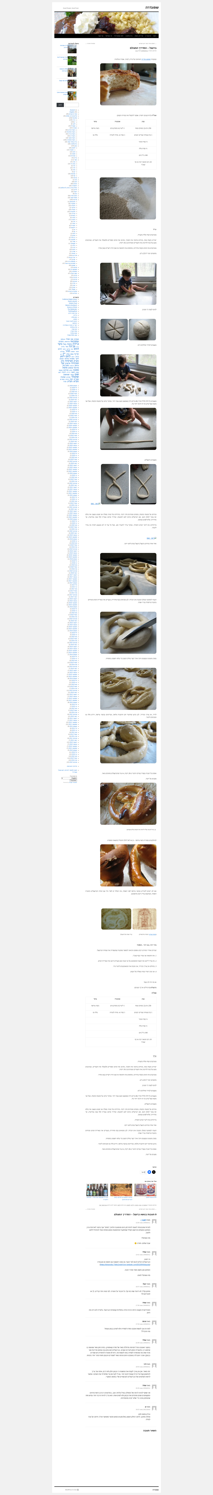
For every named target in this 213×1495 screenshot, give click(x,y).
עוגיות (73, 287)
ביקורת (75, 128)
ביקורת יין (72, 136)
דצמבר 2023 (73, 443)
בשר (76, 160)
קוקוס (61, 370)
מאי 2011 (74, 732)
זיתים (60, 349)
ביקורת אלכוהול (71, 132)
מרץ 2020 (74, 529)
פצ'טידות (72, 156)
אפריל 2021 (73, 503)
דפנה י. (143, 1220)
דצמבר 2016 (73, 599)
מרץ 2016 (74, 617)
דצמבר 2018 (73, 551)
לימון (62, 356)
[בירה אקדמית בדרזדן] (72, 49)
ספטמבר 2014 (73, 652)
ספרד (73, 241)
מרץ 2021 (74, 505)
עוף (74, 176)
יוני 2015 (74, 634)
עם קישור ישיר (103, 1205)
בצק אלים (74, 317)
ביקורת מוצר (72, 138)
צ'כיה (73, 247)
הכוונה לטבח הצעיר (71, 321)
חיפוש (60, 105)
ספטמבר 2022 (73, 471)
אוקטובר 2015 (73, 627)
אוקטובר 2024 (73, 425)
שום (77, 374)
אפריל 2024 (73, 435)
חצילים (62, 351)
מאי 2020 (74, 525)
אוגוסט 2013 (73, 678)
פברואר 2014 (73, 666)
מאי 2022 (74, 477)
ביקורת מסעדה (71, 140)
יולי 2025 (74, 409)
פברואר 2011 (73, 738)
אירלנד (73, 207)
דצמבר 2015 (73, 623)
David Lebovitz (72, 301)
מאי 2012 (74, 708)
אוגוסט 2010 (73, 750)
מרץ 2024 (74, 437)
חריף (76, 354)
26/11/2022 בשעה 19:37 (143, 1409)
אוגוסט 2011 (73, 726)
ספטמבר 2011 (73, 724)
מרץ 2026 (74, 395)
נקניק (76, 361)
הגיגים (75, 183)
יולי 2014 (74, 656)
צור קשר (100, 36)
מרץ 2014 (74, 664)
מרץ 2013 (74, 688)
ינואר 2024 (74, 441)
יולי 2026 (74, 387)
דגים (76, 182)
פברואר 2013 (73, 690)
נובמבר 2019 (73, 535)
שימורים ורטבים (72, 291)
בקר (74, 162)
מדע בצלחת (73, 327)
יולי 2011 (74, 728)
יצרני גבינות (72, 257)
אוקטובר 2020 (73, 515)
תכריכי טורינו (152, 934)
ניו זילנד (73, 237)
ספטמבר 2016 (73, 605)
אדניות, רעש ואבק (72, 766)
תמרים (62, 379)
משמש (62, 359)
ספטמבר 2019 (73, 537)
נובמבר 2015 (73, 625)
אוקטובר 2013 (73, 674)
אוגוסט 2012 (73, 702)
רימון (59, 372)
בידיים (75, 315)
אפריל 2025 (73, 415)
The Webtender (72, 309)
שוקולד (73, 289)
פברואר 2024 (73, 439)
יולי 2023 (74, 453)
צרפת (73, 249)
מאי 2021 (74, 501)
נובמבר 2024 (73, 423)
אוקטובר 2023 (73, 447)
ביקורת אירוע (71, 130)
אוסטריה (144, 1205)
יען (74, 172)
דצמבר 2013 (73, 670)
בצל (64, 344)
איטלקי (63, 339)
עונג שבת (74, 329)
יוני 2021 (74, 499)
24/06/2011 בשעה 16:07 (143, 1286)
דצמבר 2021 (73, 487)
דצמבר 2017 (73, 575)
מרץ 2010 (74, 760)
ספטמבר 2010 (73, 748)
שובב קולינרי (73, 333)
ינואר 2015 (74, 644)
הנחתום (75, 323)
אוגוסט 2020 (73, 519)
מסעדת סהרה (90, 43)
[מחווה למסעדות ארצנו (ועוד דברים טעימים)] (121, 1190)
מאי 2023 (74, 457)
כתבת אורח (74, 195)
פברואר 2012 (73, 714)
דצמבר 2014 (73, 646)
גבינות (75, 178)
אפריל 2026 (73, 393)
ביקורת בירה (72, 134)
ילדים (132, 1205)
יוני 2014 (74, 658)
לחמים (128, 1205)
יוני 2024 (74, 431)
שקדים (76, 379)
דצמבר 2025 (73, 401)
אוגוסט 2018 (73, 559)
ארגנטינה (72, 211)
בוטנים (61, 341)
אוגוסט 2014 (73, 654)
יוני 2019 (74, 541)
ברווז (77, 346)
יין (74, 122)
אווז (72, 339)
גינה (76, 180)
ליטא (74, 233)
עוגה (74, 285)
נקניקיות (73, 174)
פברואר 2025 (73, 419)
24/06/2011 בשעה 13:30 (143, 1223)
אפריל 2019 (73, 545)
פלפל (64, 368)
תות (71, 379)
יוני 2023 (74, 455)
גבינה (72, 346)
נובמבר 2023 (73, 445)
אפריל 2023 (73, 459)
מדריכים (74, 255)
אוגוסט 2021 (73, 495)
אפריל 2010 (73, 758)
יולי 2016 (74, 609)
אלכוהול (75, 118)
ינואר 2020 (74, 533)
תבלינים (75, 293)
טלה (74, 170)
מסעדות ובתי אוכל (70, 263)
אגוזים (76, 339)
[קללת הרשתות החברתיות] (72, 72)
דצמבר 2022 (73, 465)
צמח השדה (74, 331)
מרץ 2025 (74, 417)
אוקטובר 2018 (73, 555)
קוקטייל (73, 126)
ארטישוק (67, 341)
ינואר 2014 (74, 668)
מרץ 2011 (74, 736)
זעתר (77, 351)
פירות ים (74, 277)
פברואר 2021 (73, 507)
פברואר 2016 (73, 619)
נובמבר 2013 (73, 672)
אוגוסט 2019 (73, 539)
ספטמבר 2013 (73, 676)
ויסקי (64, 349)
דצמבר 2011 (73, 718)
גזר (66, 347)
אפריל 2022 (73, 479)
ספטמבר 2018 (73, 557)
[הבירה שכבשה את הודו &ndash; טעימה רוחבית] (97, 1190)
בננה (69, 344)
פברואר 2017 (73, 595)
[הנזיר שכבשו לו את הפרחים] (72, 61)
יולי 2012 (74, 704)
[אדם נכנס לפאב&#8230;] (145, 1190)
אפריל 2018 (73, 567)
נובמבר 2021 (73, 489)
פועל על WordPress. (71, 1490)
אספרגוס (75, 341)
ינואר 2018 (74, 573)
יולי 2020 (74, 521)
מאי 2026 (74, 391)
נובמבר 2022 (73, 467)
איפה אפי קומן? (63, 80)
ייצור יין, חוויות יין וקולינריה (70, 325)
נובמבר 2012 (73, 696)
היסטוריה (74, 185)
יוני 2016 (74, 611)
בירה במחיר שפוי (72, 142)
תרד (64, 381)
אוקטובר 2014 (73, 650)
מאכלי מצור (74, 197)
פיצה (74, 152)
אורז (68, 339)
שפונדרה (152, 7)
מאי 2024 (74, 433)
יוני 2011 (74, 730)
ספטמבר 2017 (73, 581)
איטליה (73, 205)
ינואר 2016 (74, 621)
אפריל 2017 (73, 591)
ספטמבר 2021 (73, 493)
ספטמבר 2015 (73, 629)
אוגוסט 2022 (73, 473)
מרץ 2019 (74, 547)
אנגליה (73, 209)
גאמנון (75, 319)
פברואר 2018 (73, 571)
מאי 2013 (74, 684)
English (72, 112)
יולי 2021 (74, 497)
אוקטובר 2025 (73, 405)
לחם (119, 1205)
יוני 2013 (74, 682)
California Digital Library (69, 299)
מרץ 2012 (74, 712)
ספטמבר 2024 (73, 427)
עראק (77, 365)
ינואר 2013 (74, 692)
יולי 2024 (74, 429)
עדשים (67, 363)
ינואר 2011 (74, 740)
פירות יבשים (73, 368)
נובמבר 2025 (73, 403)
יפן (74, 231)
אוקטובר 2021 (73, 491)
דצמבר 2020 (73, 511)
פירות (75, 275)
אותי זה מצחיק (73, 114)
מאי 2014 (74, 660)
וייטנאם (73, 227)
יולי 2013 (74, 680)
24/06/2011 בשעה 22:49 (143, 1343)
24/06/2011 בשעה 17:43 (143, 1324)
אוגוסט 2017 (73, 583)
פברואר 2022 (73, 483)
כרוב (77, 356)
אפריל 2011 (73, 734)
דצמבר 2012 (73, 694)
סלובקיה (73, 239)
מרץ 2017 (74, 593)
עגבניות (75, 363)
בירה (74, 120)
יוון (74, 229)
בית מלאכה (128, 36)
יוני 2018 (74, 563)
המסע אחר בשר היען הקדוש (147, 43)
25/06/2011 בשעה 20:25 (143, 1388)
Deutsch (72, 110)
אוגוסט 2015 (73, 631)
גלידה (73, 283)
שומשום (66, 375)
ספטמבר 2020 (73, 517)
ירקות (75, 191)
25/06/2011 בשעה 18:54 (143, 1367)
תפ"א (76, 381)
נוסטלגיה (74, 271)
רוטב (73, 372)
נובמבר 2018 (73, 553)
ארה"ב (73, 213)
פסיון (70, 370)
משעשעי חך (73, 269)
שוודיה (73, 251)
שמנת (63, 377)
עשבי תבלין (74, 273)
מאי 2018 (74, 565)
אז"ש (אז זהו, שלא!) (71, 116)
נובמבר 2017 (73, 577)
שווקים (73, 265)
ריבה (64, 372)
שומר (72, 375)
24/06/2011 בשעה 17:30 (143, 1305)
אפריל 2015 (73, 638)
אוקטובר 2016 (73, 603)
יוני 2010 (74, 754)
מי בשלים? (108, 36)
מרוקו (73, 235)
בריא (75, 158)
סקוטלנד (72, 243)
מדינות (75, 199)
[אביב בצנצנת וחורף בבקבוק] (72, 96)
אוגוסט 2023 (73, 451)
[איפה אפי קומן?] (72, 84)
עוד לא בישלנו (139, 36)
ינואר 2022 (74, 485)
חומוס (73, 351)
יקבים (73, 259)
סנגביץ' (72, 150)
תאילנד (73, 253)
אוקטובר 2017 (73, 579)
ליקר (74, 124)
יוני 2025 (74, 411)
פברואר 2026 (73, 397)
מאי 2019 (74, 543)
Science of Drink (72, 307)
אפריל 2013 (73, 686)
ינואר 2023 (74, 463)
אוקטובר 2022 (73, 469)
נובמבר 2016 (73, 601)
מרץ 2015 (74, 640)
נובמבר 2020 (73, 513)
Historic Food (73, 303)
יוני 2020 (74, 523)
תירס (67, 379)
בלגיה (73, 217)
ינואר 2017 (74, 597)
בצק (140, 1205)
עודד (136, 51)
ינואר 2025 (74, 421)
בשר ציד (73, 164)
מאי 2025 (74, 413)
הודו (74, 166)
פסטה (73, 154)
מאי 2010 (74, 756)
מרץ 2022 (74, 481)
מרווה (67, 359)
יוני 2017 (74, 587)
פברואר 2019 (73, 549)
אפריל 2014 (73, 662)
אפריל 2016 (73, 615)
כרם (76, 193)
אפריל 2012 (73, 710)
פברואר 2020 (73, 531)
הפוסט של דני (146, 59)
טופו (71, 354)
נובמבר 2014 (73, 648)
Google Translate (73, 782)
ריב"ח (68, 372)
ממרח (72, 359)
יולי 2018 (74, 561)
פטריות (66, 365)
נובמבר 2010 (73, 744)
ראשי (154, 36)
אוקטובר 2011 (73, 722)
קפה (77, 372)
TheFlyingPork (72, 311)
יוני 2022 (74, 475)
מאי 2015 (74, 636)
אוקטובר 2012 (73, 698)
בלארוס (73, 215)
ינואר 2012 (74, 716)
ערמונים (72, 365)
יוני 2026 (74, 389)
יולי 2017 (74, 585)
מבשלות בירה (71, 261)
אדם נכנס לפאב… (150, 1197)
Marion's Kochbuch (71, 305)
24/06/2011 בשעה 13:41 (143, 1254)
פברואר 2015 (73, 642)
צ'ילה (73, 245)
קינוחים (75, 281)
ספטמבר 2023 (73, 449)
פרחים (75, 279)
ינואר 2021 (74, 509)
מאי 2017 (74, 589)
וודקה (68, 349)
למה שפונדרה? (118, 36)
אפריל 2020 (73, 527)
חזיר (74, 168)
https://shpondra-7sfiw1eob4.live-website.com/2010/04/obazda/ (125, 1265)
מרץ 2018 (74, 569)
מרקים (75, 267)
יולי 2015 (74, 633)
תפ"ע (70, 381)
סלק (62, 361)
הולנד (73, 223)
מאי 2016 (74, 613)
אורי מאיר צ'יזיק (72, 313)
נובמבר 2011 (73, 720)
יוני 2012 (74, 706)
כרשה (72, 356)
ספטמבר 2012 (73, 700)
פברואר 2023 (73, 461)
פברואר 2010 (73, 762)
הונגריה (73, 225)
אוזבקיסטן (72, 201)
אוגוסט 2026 (73, 385)
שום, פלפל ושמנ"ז (72, 335)
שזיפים (68, 377)
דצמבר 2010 (73, 742)
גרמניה (136, 1205)
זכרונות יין (148, 36)
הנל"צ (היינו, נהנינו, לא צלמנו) (68, 187)
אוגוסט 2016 (73, 607)
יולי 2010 (74, 752)
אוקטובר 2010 (73, 746)
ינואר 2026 (74, 399)
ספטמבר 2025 (73, 407)
